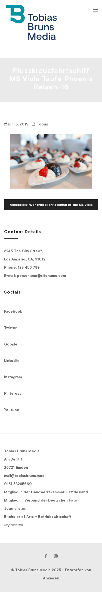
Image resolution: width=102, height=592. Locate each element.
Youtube (11, 410)
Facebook (13, 311)
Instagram (13, 377)
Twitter (10, 328)
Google (10, 344)
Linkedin (11, 361)
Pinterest (12, 393)
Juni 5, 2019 (18, 124)
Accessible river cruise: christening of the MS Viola (51, 205)
